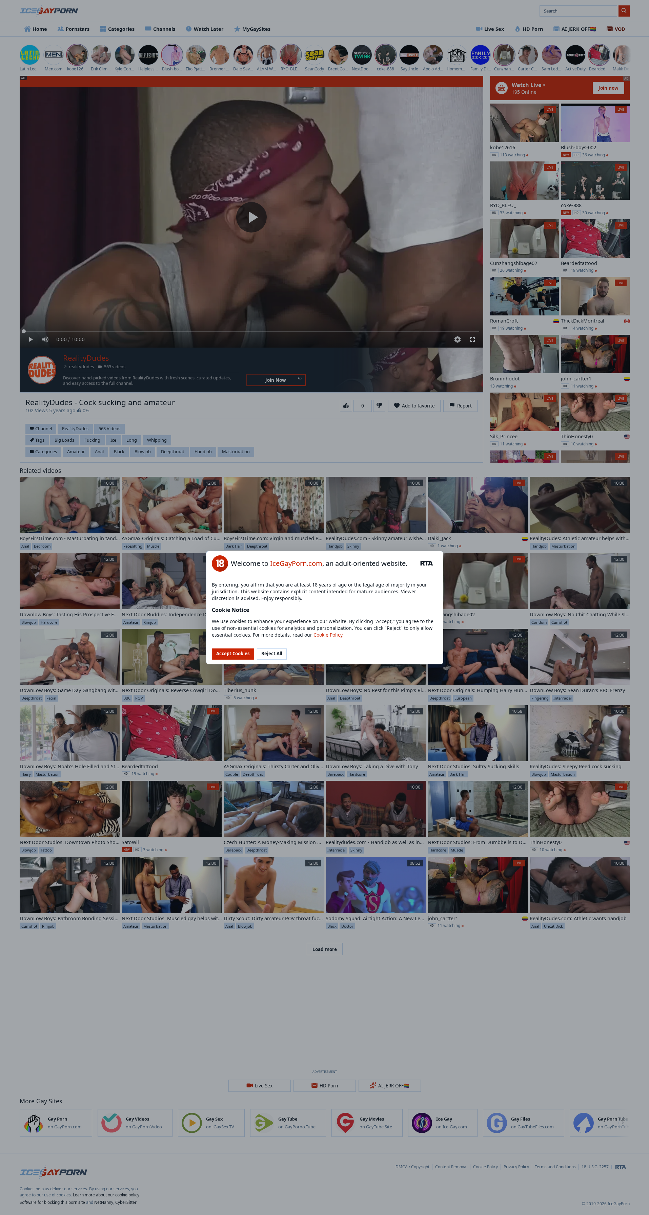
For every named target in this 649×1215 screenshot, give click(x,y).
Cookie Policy (327, 635)
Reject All (271, 653)
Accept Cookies (233, 653)
